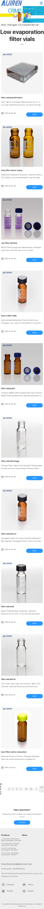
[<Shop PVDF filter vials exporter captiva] (32, 841)
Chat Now (22, 822)
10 (26, 789)
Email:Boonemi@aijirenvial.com (16, 864)
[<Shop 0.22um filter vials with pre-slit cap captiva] (32, 847)
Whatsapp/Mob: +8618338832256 (13, 869)
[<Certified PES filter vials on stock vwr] (32, 844)
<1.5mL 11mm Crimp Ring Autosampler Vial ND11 (9, 854)
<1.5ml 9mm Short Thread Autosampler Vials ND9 (10, 844)
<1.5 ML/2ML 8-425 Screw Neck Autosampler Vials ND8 (11, 839)
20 (31, 789)
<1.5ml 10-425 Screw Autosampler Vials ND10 (9, 849)
